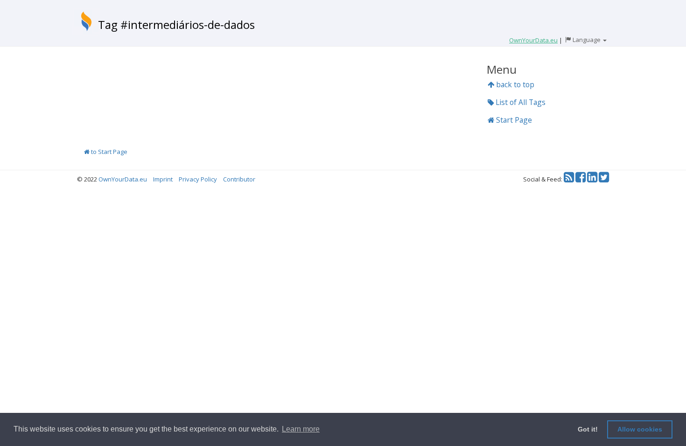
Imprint (163, 179)
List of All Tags (520, 102)
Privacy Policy (198, 179)
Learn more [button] (301, 429)
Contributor (239, 179)
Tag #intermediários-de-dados (176, 24)
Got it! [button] (588, 429)
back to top (514, 84)
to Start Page (108, 151)
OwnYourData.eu (122, 179)
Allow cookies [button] (639, 429)
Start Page (513, 120)
